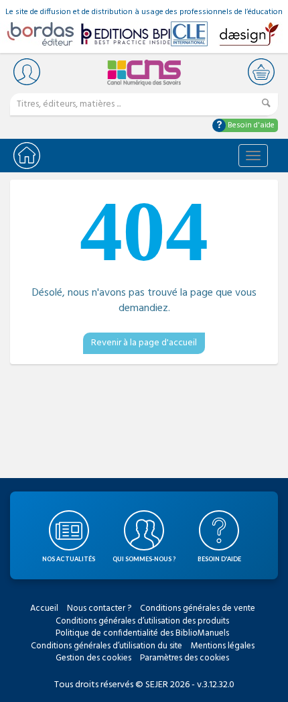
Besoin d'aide (250, 125)
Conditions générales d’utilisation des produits (142, 621)
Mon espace (27, 71)
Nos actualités (68, 559)
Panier (261, 71)
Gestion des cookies (93, 658)
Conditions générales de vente (197, 608)
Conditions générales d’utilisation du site (106, 646)
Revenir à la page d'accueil (144, 343)
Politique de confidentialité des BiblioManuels (142, 633)
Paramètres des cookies (184, 658)
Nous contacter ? (99, 608)
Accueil (44, 608)
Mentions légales (223, 646)
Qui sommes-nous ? (144, 559)
